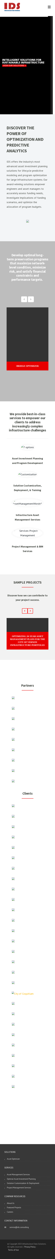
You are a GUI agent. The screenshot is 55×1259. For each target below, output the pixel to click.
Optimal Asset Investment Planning (21, 1179)
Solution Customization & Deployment (23, 1183)
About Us (10, 1203)
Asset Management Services (18, 1174)
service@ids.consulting (19, 1227)
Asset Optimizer (13, 1159)
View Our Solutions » (14, 66)
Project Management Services (19, 1187)
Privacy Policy (29, 1247)
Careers (10, 1212)
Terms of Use (13, 1250)
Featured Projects (14, 1207)
